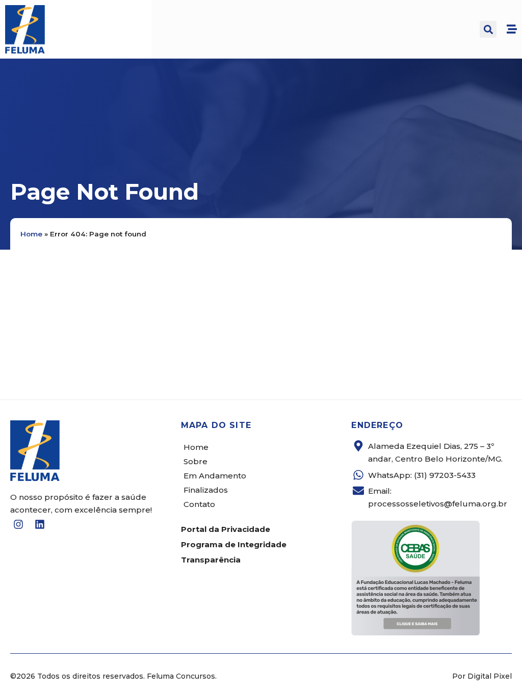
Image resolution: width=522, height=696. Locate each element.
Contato (199, 504)
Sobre (195, 461)
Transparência (211, 560)
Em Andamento (215, 475)
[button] (488, 29)
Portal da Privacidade (225, 529)
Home (31, 234)
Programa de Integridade (233, 544)
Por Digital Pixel (482, 676)
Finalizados (206, 490)
